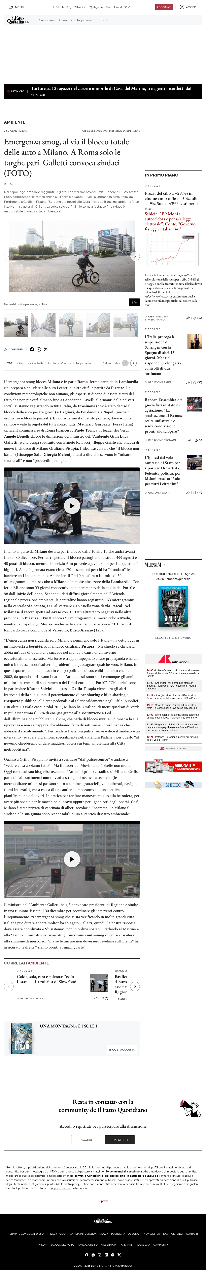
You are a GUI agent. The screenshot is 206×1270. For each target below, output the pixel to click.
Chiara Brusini (157, 316)
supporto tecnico (60, 1188)
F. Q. (8, 183)
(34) (199, 492)
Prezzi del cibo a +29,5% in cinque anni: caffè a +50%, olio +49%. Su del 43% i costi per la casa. (172, 200)
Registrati (120, 1139)
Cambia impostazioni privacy (89, 1233)
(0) (106, 998)
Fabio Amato (155, 319)
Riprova (103, 1201)
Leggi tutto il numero (173, 637)
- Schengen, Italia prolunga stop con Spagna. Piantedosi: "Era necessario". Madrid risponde (172, 686)
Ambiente (14, 122)
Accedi (86, 1139)
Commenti (16, 349)
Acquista (122, 1049)
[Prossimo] (135, 986)
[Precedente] (9, 986)
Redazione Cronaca (160, 440)
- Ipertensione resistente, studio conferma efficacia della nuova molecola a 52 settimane (173, 716)
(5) (200, 440)
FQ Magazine (96, 7)
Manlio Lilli (125, 999)
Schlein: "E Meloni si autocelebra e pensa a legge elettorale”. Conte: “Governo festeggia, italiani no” (170, 221)
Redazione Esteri (158, 382)
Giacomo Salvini (158, 492)
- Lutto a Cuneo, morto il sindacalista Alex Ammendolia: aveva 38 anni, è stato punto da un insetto (173, 673)
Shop (108, 7)
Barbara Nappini (30, 998)
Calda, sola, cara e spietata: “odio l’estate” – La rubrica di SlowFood (46, 979)
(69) (199, 317)
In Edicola (58, 7)
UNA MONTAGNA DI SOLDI (68, 1026)
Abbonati (164, 7)
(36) (199, 382)
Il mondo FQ (120, 7)
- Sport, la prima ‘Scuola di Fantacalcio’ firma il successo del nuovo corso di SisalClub (172, 697)
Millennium (80, 7)
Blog (68, 7)
